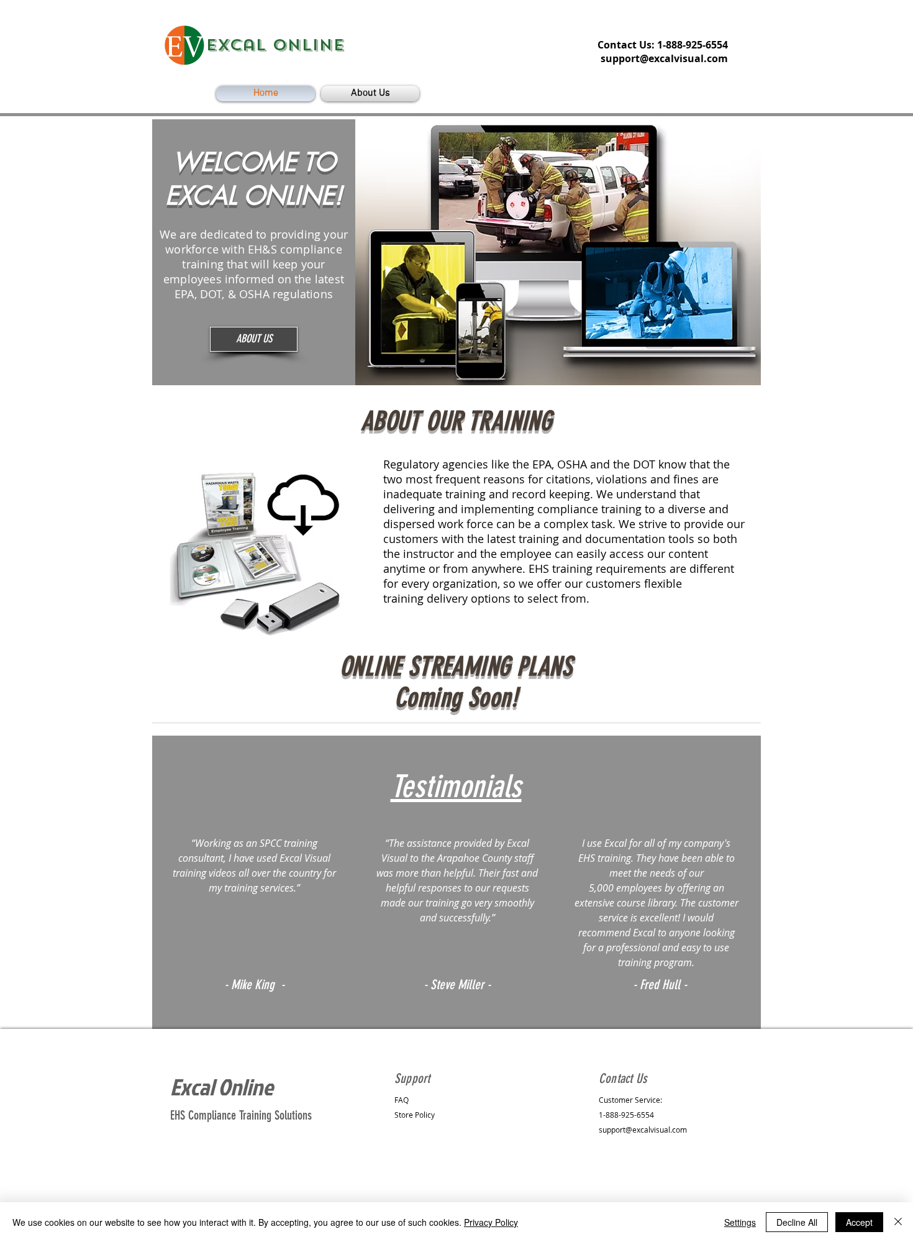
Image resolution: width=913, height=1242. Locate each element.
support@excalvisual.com (664, 58)
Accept (859, 1222)
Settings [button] (740, 1222)
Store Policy (414, 1115)
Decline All (796, 1222)
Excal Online (221, 1087)
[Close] (898, 1222)
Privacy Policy (491, 1222)
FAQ (401, 1100)
